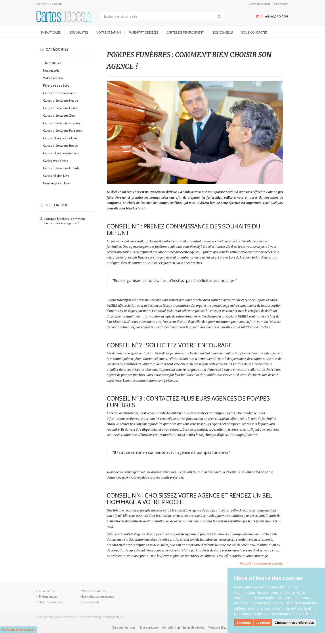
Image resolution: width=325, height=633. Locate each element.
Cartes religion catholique (60, 138)
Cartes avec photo (55, 161)
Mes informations (94, 591)
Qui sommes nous (123, 627)
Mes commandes (50, 602)
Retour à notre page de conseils (261, 563)
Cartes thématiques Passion (62, 123)
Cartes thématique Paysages (62, 131)
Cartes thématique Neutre (60, 101)
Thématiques (50, 32)
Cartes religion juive (56, 176)
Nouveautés (78, 32)
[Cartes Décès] (64, 16)
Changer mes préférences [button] (294, 622)
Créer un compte (260, 4)
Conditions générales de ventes (183, 627)
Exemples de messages (98, 597)
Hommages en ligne (57, 183)
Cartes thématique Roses (60, 146)
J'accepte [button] (243, 622)
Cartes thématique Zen (59, 116)
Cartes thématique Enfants (61, 168)
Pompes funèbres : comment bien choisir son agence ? (64, 221)
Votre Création (108, 32)
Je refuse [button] (263, 622)
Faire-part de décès (144, 32)
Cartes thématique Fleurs (60, 108)
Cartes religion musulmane (61, 153)
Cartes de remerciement (185, 32)
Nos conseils (222, 32)
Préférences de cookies (18, 630)
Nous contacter (254, 32)
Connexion (281, 4)
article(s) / (274, 16)
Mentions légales (219, 627)
